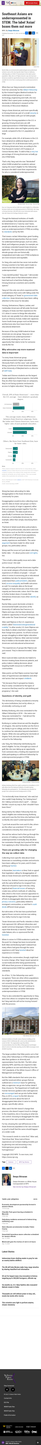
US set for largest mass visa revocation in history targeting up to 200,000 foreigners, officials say (19, 1277)
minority (33, 113)
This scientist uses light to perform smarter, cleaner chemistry (18, 1304)
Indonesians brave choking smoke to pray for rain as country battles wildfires (20, 1259)
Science (10, 1162)
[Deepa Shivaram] (6, 1180)
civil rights (33, 553)
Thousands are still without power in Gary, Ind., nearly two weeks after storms (19, 1295)
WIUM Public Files (9, 1406)
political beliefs (21, 581)
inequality (16, 583)
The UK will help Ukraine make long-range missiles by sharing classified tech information (20, 1268)
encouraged (9, 1093)
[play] (3, 1443)
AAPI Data (8, 371)
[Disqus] (20, 1342)
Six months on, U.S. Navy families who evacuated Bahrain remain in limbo (19, 1286)
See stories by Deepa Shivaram (24, 1187)
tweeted (5, 935)
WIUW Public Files (9, 1411)
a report (16, 1096)
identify (33, 597)
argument (6, 543)
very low (34, 152)
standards (8, 232)
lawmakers (17, 870)
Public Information (10, 1415)
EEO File (6, 1402)
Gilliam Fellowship (30, 90)
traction (13, 866)
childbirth (27, 678)
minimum (16, 1083)
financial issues (19, 888)
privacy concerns (9, 902)
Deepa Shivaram (13, 31)
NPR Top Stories (24, 1162)
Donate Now (32, 3)
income (9, 583)
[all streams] (38, 1442)
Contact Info (8, 1398)
